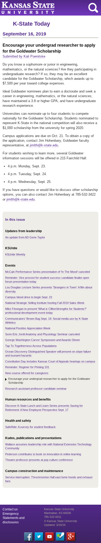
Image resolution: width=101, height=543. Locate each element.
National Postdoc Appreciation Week (28, 328)
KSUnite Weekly (15, 254)
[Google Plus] (71, 536)
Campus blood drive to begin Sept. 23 (28, 297)
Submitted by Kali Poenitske (24, 56)
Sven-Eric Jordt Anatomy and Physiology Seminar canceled (42, 334)
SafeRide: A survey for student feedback (30, 426)
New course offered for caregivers (26, 373)
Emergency (11, 514)
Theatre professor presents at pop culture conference (39, 459)
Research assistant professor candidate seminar (36, 388)
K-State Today (31, 23)
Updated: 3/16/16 (55, 524)
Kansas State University (47, 8)
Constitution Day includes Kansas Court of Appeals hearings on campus (50, 361)
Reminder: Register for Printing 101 (27, 367)
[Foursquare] (60, 536)
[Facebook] (28, 536)
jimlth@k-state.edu (44, 145)
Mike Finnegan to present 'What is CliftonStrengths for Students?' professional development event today (45, 310)
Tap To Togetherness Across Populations (31, 345)
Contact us (10, 509)
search (93, 8)
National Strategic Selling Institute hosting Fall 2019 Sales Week (44, 302)
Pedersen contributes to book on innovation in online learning (43, 454)
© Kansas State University (60, 521)
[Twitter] (39, 536)
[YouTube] (49, 536)
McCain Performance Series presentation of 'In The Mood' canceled (47, 271)
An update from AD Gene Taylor (25, 237)
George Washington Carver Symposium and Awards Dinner (42, 339)
